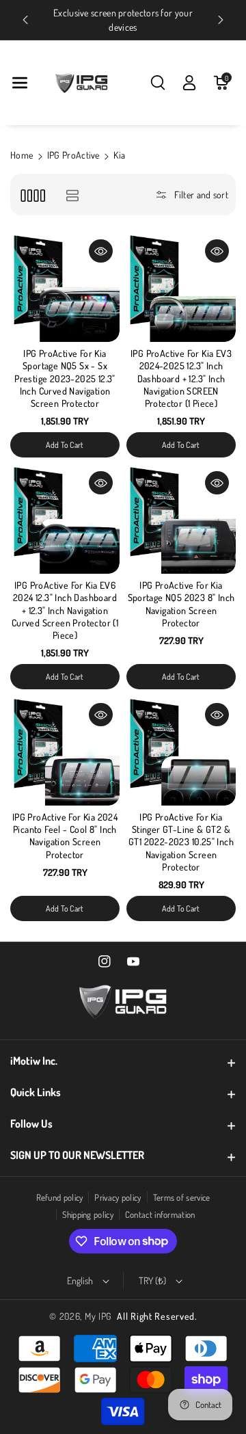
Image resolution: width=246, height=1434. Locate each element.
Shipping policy (87, 1214)
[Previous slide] (25, 20)
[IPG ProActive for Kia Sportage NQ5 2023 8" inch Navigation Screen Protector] (181, 519)
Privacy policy (117, 1197)
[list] (72, 194)
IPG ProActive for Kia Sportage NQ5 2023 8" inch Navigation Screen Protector (181, 603)
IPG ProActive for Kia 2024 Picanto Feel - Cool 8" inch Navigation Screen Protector (65, 835)
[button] (20, 83)
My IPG (98, 1316)
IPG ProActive (73, 155)
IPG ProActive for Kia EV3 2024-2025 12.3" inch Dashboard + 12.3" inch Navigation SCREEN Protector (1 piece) (181, 378)
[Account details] (189, 83)
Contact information (160, 1214)
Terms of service (181, 1197)
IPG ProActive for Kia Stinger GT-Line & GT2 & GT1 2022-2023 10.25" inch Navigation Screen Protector (181, 842)
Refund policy (59, 1197)
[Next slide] (221, 20)
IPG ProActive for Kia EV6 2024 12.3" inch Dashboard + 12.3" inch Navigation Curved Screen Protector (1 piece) (65, 610)
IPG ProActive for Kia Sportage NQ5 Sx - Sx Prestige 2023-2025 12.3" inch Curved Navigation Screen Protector (64, 378)
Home (21, 155)
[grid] (32, 194)
